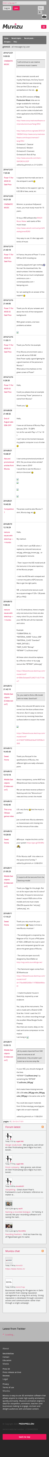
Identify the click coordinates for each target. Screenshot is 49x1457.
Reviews (6, 1375)
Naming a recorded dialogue (18, 1212)
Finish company (12, 1167)
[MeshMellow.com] (26, 1424)
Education (7, 1360)
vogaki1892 (20, 1141)
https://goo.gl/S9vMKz (35, 843)
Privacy (6, 1384)
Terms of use (8, 1387)
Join (16, 8)
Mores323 (19, 1265)
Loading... (10, 1334)
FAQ (15, 42)
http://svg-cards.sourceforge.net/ (29, 962)
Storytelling (10, 1189)
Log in (7, 8)
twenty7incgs (20, 1287)
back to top (24, 1436)
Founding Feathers (13, 1234)
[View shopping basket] (44, 16)
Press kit (6, 1369)
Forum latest (12, 1127)
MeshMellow (8, 1353)
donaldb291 (20, 1186)
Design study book (13, 1145)
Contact (6, 1357)
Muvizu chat (12, 1251)
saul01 (20, 1209)
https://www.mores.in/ (15, 1269)
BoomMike (22, 1231)
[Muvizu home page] (13, 25)
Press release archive (12, 1372)
